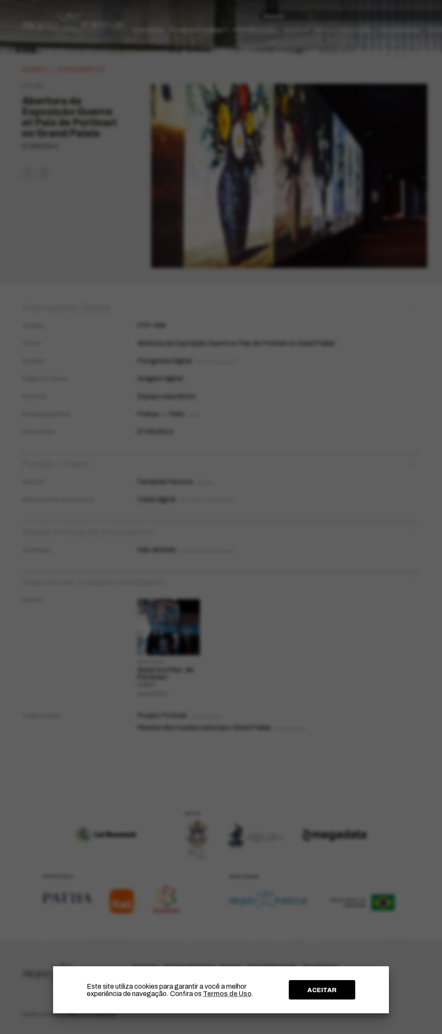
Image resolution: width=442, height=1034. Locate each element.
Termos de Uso (227, 993)
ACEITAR (322, 990)
